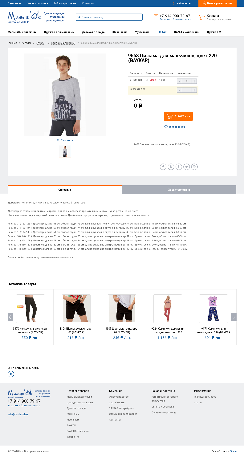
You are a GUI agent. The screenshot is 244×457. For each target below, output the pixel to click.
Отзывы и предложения (123, 413)
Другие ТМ (214, 32)
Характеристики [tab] (179, 189)
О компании (14, 3)
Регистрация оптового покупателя (165, 398)
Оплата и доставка (163, 406)
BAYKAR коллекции (186, 32)
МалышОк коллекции (22, 32)
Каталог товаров (78, 391)
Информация (202, 391)
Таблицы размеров (65, 3)
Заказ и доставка (37, 3)
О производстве (118, 396)
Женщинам (119, 32)
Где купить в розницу (164, 412)
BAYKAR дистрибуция (121, 408)
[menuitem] (22, 32)
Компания (115, 391)
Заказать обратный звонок (176, 19)
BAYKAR (162, 32)
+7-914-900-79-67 (175, 16)
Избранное (183, 3)
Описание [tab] (64, 189)
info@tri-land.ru (18, 414)
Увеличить (66, 140)
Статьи (198, 402)
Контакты (88, 3)
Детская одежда (93, 32)
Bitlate (233, 451)
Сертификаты (117, 402)
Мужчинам (142, 32)
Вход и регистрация (219, 3)
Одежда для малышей (59, 32)
